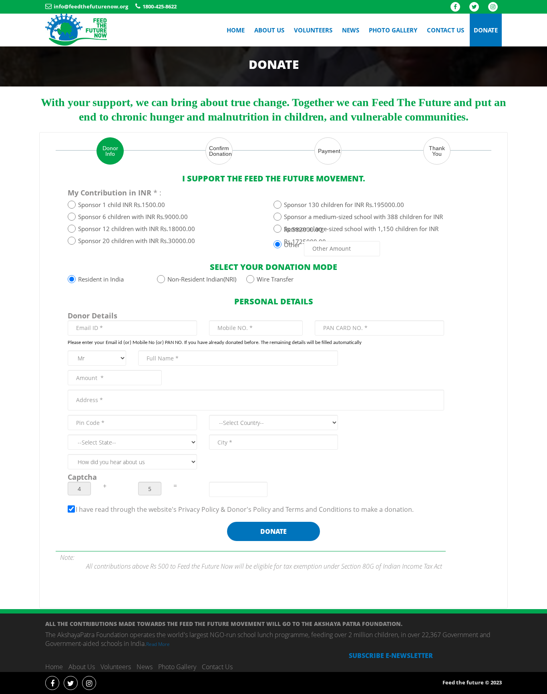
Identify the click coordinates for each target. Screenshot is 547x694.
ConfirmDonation (220, 151)
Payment (329, 151)
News (350, 30)
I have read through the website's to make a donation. (245, 509)
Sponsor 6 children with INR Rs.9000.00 (133, 217)
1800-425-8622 (160, 6)
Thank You (437, 151)
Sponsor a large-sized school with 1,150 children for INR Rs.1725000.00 (361, 229)
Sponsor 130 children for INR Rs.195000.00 (344, 205)
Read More (158, 644)
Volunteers (313, 30)
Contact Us (445, 30)
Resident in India (101, 279)
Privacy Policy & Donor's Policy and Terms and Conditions (265, 509)
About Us (269, 30)
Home (236, 30)
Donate (486, 30)
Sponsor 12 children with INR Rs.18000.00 (136, 229)
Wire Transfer (275, 279)
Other (292, 243)
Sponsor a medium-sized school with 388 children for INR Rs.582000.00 (363, 217)
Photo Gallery (393, 30)
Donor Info (110, 151)
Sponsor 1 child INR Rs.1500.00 (121, 205)
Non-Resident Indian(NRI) (201, 279)
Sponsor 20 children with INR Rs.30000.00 (136, 241)
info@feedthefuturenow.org (91, 6)
